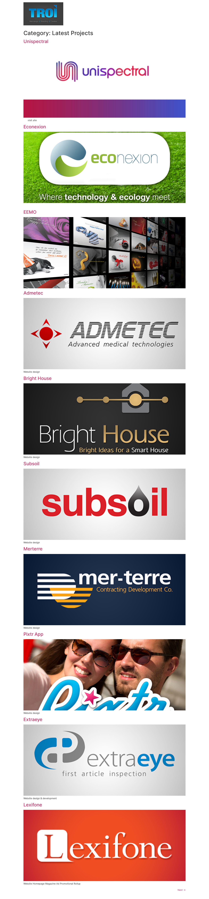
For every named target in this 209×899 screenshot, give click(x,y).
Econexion (34, 126)
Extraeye (32, 719)
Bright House (37, 378)
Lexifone (32, 805)
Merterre (33, 549)
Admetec (33, 293)
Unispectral (35, 41)
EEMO (30, 212)
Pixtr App (33, 634)
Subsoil (31, 463)
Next (182, 889)
